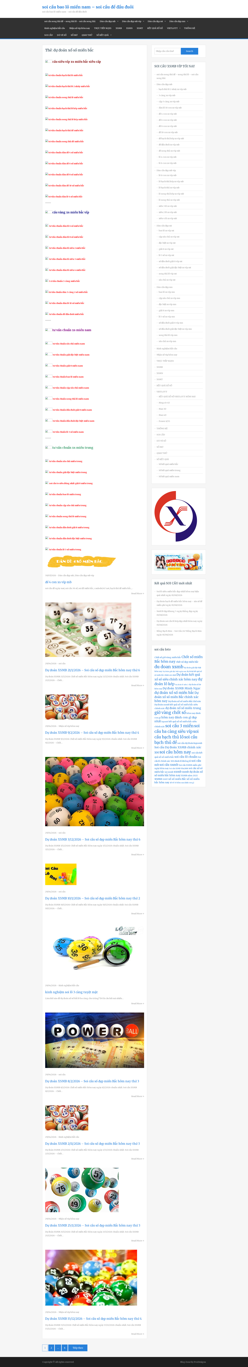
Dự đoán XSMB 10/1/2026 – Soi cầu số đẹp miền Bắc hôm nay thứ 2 (92, 898)
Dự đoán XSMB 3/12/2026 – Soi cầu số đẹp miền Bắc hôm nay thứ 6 (92, 839)
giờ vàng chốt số (170, 712)
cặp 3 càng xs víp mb (169, 101)
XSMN (129, 28)
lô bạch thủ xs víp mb (169, 187)
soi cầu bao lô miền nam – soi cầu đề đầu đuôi (88, 7)
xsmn (158, 779)
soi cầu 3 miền (179, 725)
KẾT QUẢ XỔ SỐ (155, 28)
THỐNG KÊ (189, 28)
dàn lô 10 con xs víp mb (170, 107)
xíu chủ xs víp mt (167, 280)
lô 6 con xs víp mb (168, 163)
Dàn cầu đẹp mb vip (131, 21)
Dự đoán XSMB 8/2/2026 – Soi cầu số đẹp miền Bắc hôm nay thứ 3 (92, 1081)
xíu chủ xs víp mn (167, 341)
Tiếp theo (78, 1348)
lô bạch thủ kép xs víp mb (171, 181)
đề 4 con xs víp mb (58, 582)
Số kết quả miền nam (169, 476)
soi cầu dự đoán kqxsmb (189, 743)
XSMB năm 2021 (189, 775)
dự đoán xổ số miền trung (183, 708)
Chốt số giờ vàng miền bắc (167, 657)
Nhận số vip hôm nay (79, 28)
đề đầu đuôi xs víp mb (169, 144)
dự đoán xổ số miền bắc (174, 693)
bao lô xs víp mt (166, 230)
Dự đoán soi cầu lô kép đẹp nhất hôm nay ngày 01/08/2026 (179, 623)
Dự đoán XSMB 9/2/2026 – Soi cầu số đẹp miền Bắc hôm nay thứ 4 (92, 732)
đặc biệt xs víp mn (167, 304)
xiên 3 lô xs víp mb (168, 206)
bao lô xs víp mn (167, 292)
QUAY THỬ (87, 35)
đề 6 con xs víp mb (168, 120)
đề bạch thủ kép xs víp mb (171, 138)
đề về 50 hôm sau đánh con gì (182, 783)
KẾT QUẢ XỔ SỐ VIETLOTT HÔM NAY (177, 396)
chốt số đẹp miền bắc (187, 662)
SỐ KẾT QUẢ (102, 35)
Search (189, 51)
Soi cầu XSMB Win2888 (178, 768)
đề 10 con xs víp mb (168, 132)
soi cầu (62, 663)
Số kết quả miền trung (170, 470)
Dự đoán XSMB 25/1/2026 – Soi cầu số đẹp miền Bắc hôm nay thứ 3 (92, 1225)
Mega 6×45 (164, 402)
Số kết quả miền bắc (168, 464)
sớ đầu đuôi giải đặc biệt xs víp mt (175, 267)
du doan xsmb (168, 666)
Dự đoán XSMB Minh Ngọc (181, 688)
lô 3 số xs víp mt (166, 255)
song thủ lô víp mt (168, 273)
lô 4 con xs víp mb (168, 157)
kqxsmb (165, 722)
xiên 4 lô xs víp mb (168, 218)
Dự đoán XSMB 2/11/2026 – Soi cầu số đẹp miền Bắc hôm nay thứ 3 (92, 1143)
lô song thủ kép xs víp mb (171, 193)
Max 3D (162, 409)
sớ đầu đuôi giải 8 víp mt (170, 261)
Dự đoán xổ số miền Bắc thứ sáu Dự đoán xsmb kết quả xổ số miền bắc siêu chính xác (177, 705)
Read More (136, 593)
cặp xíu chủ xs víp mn (169, 298)
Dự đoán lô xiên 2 (181, 685)
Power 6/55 (164, 421)
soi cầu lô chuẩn (186, 756)
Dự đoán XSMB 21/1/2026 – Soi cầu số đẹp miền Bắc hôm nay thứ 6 (92, 670)
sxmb (178, 771)
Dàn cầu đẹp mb (108, 21)
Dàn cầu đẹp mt (155, 21)
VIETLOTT (172, 28)
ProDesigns (200, 1362)
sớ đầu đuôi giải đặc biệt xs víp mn (175, 329)
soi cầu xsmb (169, 764)
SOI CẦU (48, 35)
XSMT (140, 28)
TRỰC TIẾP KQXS (102, 28)
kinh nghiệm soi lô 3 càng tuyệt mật (71, 992)
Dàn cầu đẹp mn (177, 21)
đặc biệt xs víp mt (167, 243)
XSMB (119, 28)
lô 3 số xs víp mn (167, 316)
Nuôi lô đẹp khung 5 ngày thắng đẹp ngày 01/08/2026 (177, 613)
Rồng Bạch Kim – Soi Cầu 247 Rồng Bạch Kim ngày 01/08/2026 (179, 633)
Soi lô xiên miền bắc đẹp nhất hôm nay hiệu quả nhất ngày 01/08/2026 (178, 593)
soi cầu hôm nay (175, 752)
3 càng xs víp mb (167, 95)
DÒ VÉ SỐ (61, 35)
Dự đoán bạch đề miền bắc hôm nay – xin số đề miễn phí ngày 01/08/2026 (179, 603)
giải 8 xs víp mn (166, 310)
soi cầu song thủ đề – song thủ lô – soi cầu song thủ (69, 21)
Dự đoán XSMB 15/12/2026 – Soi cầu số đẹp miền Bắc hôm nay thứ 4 (93, 1318)
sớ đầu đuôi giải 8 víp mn (171, 323)
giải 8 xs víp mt (166, 249)
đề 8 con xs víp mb (168, 126)
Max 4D (162, 415)
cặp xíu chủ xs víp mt (169, 236)
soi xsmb (169, 772)
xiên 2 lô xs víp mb (168, 212)
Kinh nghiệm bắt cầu (54, 28)
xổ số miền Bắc (177, 779)
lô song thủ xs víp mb (169, 200)
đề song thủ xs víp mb (169, 151)
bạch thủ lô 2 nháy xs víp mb (173, 89)
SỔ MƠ (74, 35)
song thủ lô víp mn (168, 335)
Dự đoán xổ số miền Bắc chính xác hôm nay (176, 697)
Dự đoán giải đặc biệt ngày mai (174, 671)
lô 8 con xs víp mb (168, 175)
